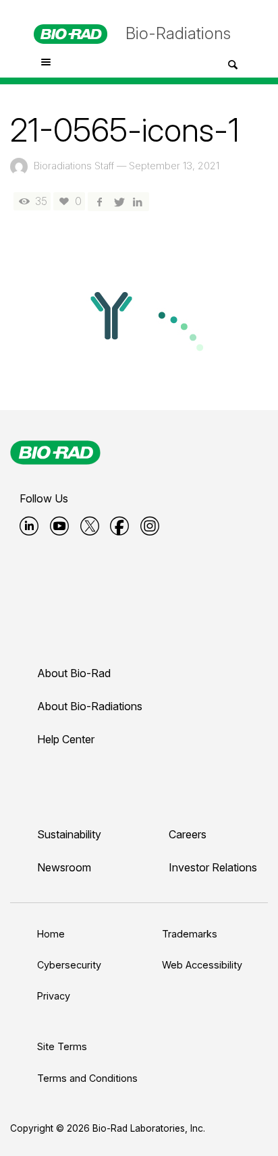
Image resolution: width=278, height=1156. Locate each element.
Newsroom (64, 867)
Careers (187, 834)
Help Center (65, 739)
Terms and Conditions (87, 1078)
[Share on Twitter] (118, 201)
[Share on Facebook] (99, 201)
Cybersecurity (69, 965)
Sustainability (69, 834)
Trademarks (189, 934)
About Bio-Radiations (89, 706)
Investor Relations (213, 867)
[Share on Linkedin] (138, 201)
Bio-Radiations (178, 33)
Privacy (53, 996)
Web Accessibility (202, 965)
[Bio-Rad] (55, 452)
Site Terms (62, 1046)
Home (51, 934)
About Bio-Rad (74, 673)
